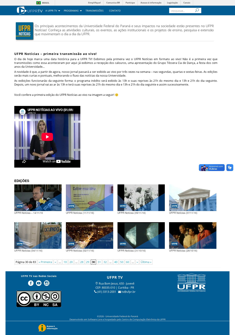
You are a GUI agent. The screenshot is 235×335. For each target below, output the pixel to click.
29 (87, 262)
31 (99, 262)
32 (105, 262)
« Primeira (45, 262)
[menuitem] (30, 10)
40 (115, 262)
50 (121, 262)
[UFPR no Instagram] (46, 284)
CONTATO (115, 10)
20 (71, 262)
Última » (146, 262)
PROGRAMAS (71, 10)
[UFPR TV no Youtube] (39, 284)
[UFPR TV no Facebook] (31, 284)
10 (65, 262)
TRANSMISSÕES (95, 10)
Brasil (45, 2)
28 (81, 262)
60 (127, 262)
